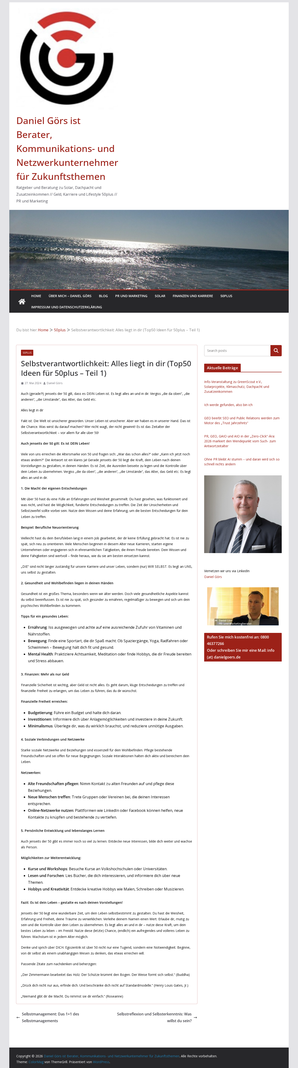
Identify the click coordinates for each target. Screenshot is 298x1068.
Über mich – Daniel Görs (70, 296)
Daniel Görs (54, 383)
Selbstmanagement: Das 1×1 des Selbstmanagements (50, 1017)
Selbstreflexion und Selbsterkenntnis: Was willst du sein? (154, 1017)
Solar (160, 296)
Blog (103, 296)
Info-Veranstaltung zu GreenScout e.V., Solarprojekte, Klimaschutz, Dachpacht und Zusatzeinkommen (236, 387)
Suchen (276, 350)
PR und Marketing (131, 296)
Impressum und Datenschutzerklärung (66, 307)
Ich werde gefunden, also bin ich (228, 405)
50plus (226, 296)
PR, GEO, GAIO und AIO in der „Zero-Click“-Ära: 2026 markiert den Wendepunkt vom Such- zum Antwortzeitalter (240, 441)
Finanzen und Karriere (193, 296)
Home (36, 296)
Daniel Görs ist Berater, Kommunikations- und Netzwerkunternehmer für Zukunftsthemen (67, 148)
